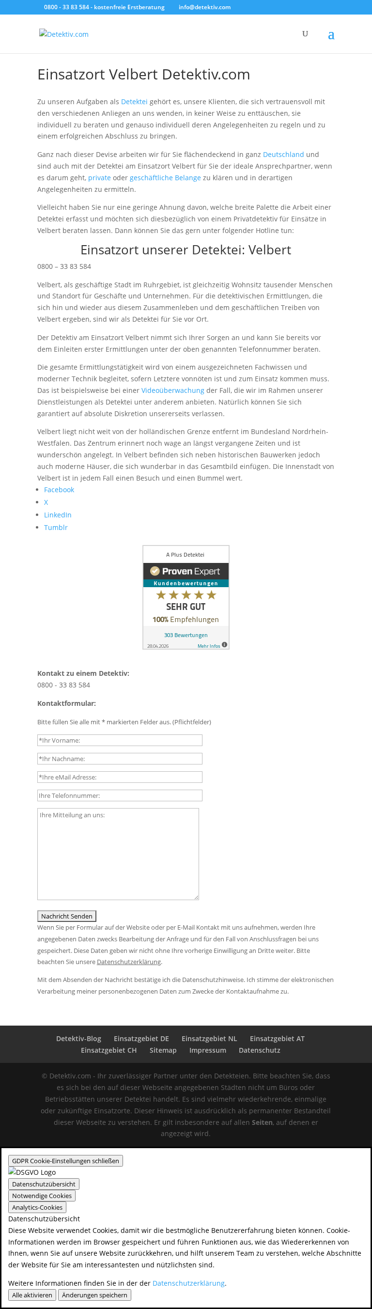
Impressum (207, 1050)
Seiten (262, 1122)
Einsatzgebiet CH (109, 1050)
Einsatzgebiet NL (209, 1038)
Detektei (134, 101)
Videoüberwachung (172, 390)
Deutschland (283, 154)
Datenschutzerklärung (189, 1283)
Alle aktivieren (32, 1295)
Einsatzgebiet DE (141, 1038)
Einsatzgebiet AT (277, 1038)
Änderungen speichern (94, 1295)
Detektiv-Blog (78, 1038)
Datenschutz (259, 1050)
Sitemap (163, 1050)
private (99, 177)
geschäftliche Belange (165, 177)
